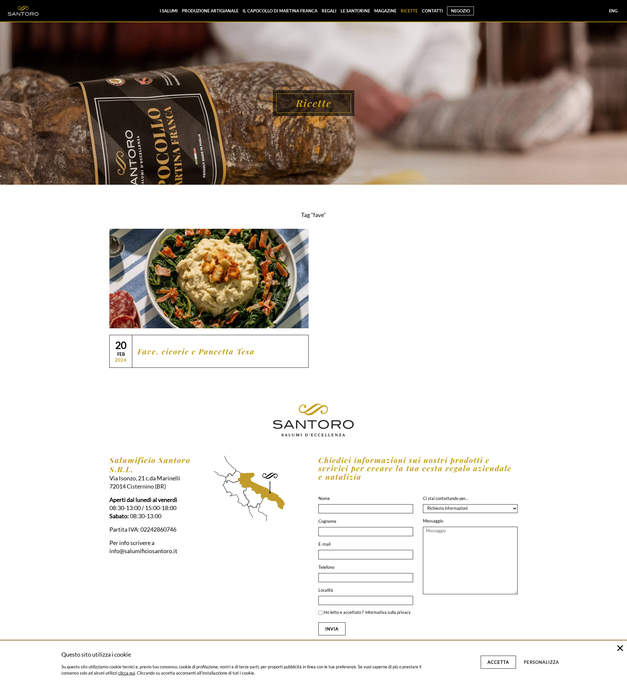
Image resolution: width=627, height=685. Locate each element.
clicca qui (126, 673)
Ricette (409, 10)
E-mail (324, 544)
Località (325, 590)
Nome (324, 498)
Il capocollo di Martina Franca (280, 10)
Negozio (460, 10)
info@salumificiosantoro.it (143, 550)
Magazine (385, 10)
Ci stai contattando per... (445, 498)
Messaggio (433, 520)
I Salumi (169, 10)
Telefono (326, 567)
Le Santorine (355, 10)
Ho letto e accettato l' (367, 612)
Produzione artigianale (210, 10)
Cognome (327, 521)
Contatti (432, 10)
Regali (329, 10)
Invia (332, 628)
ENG (613, 10)
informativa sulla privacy (388, 612)
